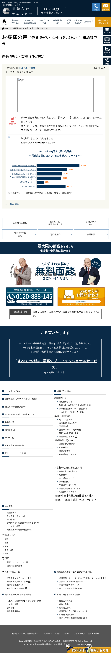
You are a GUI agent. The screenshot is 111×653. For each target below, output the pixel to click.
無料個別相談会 (13, 611)
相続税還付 (64, 447)
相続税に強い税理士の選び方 (55, 223)
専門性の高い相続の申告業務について (21, 414)
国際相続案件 (65, 482)
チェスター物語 (13, 526)
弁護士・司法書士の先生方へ (71, 581)
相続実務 (67, 585)
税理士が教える (71, 618)
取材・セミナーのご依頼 (15, 453)
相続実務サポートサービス (81, 578)
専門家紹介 (55, 234)
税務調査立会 (65, 451)
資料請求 (10, 608)
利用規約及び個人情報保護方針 (25, 633)
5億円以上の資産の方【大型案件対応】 (75, 405)
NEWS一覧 (9, 438)
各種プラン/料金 (91, 223)
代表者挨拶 (11, 513)
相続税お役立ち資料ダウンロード (73, 611)
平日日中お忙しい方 (67, 485)
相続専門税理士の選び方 (15, 407)
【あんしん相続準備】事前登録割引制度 (24, 601)
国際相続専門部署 (14, 566)
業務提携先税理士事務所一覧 (19, 530)
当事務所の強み (20, 223)
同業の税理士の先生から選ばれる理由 (21, 399)
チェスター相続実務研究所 (70, 588)
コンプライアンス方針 (50, 633)
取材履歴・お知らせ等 (14, 445)
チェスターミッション (16, 516)
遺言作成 (66, 436)
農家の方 (63, 475)
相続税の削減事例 (66, 614)
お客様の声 (9, 422)
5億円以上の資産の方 (68, 471)
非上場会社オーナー (67, 478)
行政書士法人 (17, 578)
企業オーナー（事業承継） (70, 430)
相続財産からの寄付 (67, 492)
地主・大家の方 (65, 419)
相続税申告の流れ (20, 234)
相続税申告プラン (66, 402)
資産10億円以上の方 (67, 423)
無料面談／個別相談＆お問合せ (18, 594)
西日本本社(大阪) (27, 68)
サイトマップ (79, 633)
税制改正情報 (65, 608)
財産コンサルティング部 (17, 562)
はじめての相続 (65, 601)
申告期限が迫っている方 (69, 488)
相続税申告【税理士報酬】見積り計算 (74, 495)
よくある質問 (12, 604)
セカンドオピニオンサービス (71, 412)
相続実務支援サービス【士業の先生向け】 (75, 572)
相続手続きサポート (67, 454)
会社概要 (91, 234)
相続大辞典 (64, 604)
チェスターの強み (12, 391)
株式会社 (15, 588)
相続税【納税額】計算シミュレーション (75, 499)
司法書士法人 (17, 581)
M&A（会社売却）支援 (68, 433)
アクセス (67, 633)
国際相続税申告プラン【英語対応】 (74, 409)
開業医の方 (64, 426)
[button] (51, 11)
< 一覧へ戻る (12, 204)
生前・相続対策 (62, 415)
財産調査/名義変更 (67, 444)
